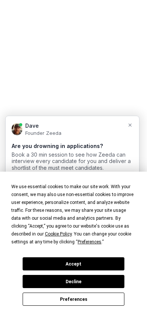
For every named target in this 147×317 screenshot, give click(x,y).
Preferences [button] (89, 242)
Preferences (73, 299)
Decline (73, 281)
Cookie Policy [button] (58, 234)
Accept (73, 264)
